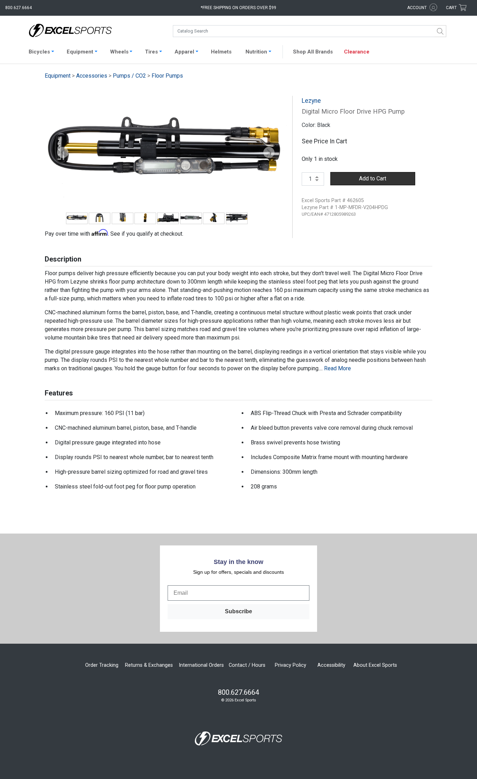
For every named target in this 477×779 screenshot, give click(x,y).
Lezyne (311, 100)
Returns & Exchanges (149, 665)
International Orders (201, 665)
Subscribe (238, 611)
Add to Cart (372, 178)
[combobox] (309, 31)
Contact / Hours (247, 665)
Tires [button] (151, 52)
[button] (63, 153)
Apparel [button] (184, 52)
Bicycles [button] (39, 52)
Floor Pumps (167, 75)
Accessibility (331, 665)
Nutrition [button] (256, 52)
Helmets (221, 52)
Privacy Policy (290, 665)
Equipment (58, 75)
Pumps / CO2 (129, 75)
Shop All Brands (313, 52)
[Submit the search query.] (440, 31)
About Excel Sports (375, 665)
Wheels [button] (119, 52)
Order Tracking (101, 665)
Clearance (356, 52)
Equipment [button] (80, 52)
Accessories (91, 75)
